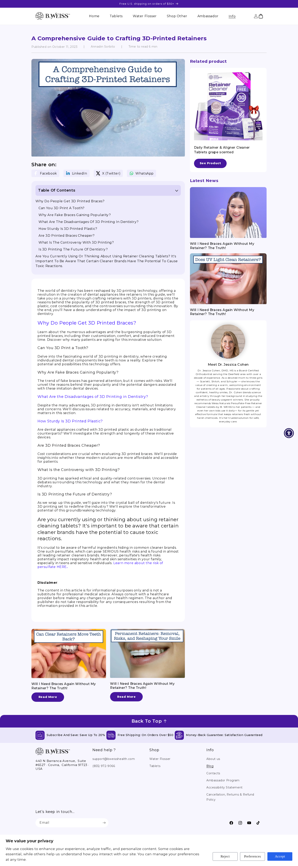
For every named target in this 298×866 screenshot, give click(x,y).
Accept (280, 856)
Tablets (154, 766)
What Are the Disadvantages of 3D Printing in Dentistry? (89, 222)
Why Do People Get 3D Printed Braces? (70, 201)
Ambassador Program (223, 780)
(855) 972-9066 (103, 766)
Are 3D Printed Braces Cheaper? (67, 236)
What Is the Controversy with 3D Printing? (76, 242)
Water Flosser (159, 759)
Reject (225, 856)
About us (213, 759)
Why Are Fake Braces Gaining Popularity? (75, 215)
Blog (209, 766)
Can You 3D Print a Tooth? (62, 208)
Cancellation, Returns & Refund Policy (230, 797)
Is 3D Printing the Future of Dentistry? (73, 249)
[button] (232, 16)
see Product (210, 163)
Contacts (213, 773)
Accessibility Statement (224, 787)
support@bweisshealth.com (113, 759)
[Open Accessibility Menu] (289, 433)
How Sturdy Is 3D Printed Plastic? (68, 229)
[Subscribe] (104, 822)
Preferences (252, 856)
